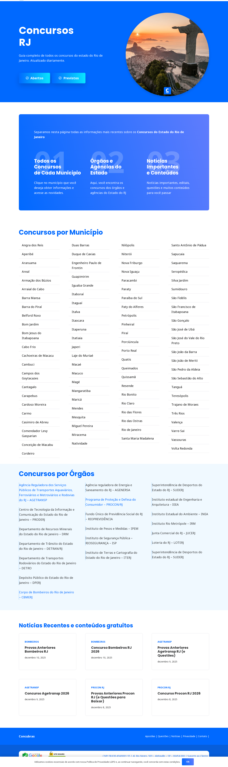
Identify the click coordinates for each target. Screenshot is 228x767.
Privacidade (189, 736)
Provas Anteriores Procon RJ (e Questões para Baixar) (113, 697)
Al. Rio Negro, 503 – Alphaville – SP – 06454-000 (159, 755)
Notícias (175, 736)
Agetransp (165, 641)
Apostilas (150, 736)
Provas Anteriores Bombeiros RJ (40, 649)
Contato (202, 736)
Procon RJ (97, 687)
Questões (163, 736)
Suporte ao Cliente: (197, 755)
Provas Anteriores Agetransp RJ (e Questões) (173, 651)
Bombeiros (32, 641)
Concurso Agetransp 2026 (47, 693)
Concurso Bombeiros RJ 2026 (111, 649)
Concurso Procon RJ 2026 (179, 693)
